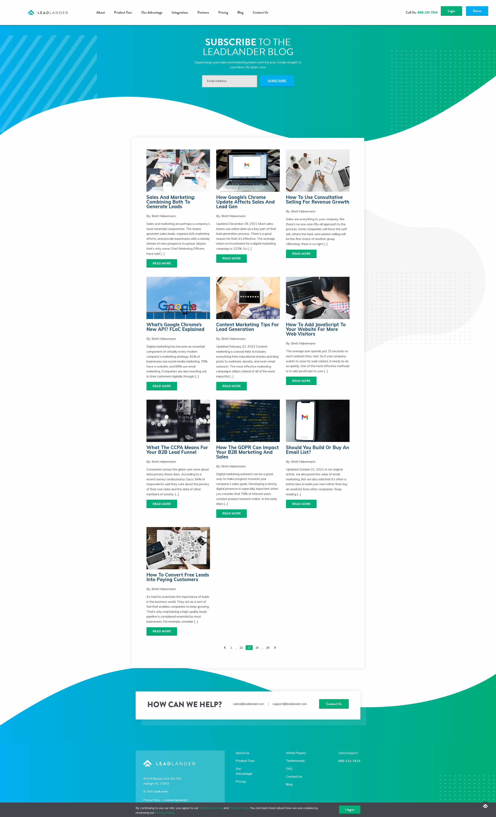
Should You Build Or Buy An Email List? (317, 449)
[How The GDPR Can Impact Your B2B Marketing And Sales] (248, 420)
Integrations (180, 12)
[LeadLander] (48, 12)
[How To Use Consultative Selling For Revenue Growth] (318, 170)
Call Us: (422, 12)
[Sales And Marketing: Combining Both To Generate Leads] (178, 170)
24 (257, 647)
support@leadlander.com (290, 704)
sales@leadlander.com (248, 704)
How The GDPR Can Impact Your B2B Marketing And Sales (247, 452)
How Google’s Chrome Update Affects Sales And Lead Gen (245, 201)
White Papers (296, 753)
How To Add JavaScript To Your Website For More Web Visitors (316, 329)
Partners (203, 12)
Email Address (217, 81)
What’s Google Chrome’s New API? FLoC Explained (175, 327)
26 (267, 647)
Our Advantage (151, 12)
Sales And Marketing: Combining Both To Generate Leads (170, 201)
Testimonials (295, 761)
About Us (242, 753)
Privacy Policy (151, 799)
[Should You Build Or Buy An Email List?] (318, 420)
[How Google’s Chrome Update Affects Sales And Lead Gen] (248, 170)
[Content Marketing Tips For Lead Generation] (248, 297)
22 (241, 647)
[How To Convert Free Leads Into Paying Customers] (178, 548)
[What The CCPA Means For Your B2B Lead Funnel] (178, 420)
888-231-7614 (349, 761)
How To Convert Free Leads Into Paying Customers (177, 577)
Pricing (223, 12)
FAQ (289, 768)
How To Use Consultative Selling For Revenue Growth (317, 199)
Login (451, 10)
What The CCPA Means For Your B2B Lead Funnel (177, 449)
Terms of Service (211, 808)
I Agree (349, 809)
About (100, 12)
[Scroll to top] (485, 806)
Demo (477, 10)
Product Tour (123, 12)
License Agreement (176, 799)
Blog (240, 12)
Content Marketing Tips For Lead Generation (247, 327)
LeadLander (160, 791)
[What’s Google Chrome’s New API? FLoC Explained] (178, 297)
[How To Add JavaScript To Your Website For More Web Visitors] (318, 297)
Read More (162, 263)
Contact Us (260, 12)
